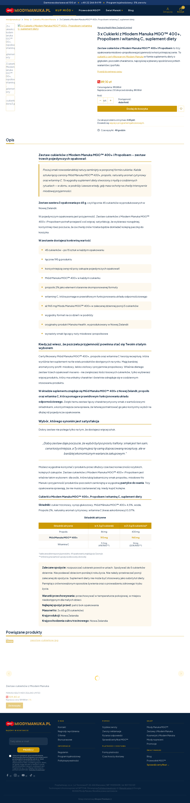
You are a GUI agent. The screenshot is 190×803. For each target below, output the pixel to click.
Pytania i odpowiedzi (112, 735)
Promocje (152, 743)
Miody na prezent (155, 739)
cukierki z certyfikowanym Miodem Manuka (120, 56)
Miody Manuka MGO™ (157, 727)
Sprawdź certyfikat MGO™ (115, 739)
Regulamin (63, 752)
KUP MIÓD (64, 10)
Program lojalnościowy (69, 756)
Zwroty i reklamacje (111, 731)
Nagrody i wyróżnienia (68, 731)
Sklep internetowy (94, 799)
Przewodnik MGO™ (89, 10)
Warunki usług (125, 788)
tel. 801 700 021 (128, 785)
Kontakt (62, 727)
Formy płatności (110, 752)
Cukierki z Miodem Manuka (44, 19)
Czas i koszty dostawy (113, 756)
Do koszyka (14, 705)
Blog (131, 10)
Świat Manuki (114, 10)
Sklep (26, 19)
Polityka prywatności (68, 760)
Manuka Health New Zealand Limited (114, 27)
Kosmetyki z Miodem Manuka (161, 735)
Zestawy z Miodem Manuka (160, 731)
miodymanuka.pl (13, 19)
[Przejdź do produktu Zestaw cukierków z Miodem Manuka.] (43, 661)
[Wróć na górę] (181, 797)
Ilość (99, 95)
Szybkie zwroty (109, 727)
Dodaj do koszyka (137, 108)
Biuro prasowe (65, 739)
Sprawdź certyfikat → (158, 764)
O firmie (61, 735)
